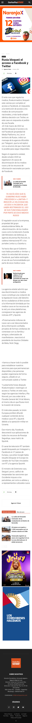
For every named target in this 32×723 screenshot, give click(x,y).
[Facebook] (9, 707)
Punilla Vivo (18, 716)
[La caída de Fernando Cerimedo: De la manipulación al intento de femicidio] (6, 519)
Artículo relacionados (9, 512)
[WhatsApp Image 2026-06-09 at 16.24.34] (16, 586)
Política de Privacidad (16, 717)
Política (12, 716)
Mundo (8, 54)
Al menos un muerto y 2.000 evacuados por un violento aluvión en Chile (20, 529)
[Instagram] (13, 707)
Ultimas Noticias (8, 714)
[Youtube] (23, 707)
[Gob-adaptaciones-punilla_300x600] (16, 640)
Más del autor (20, 512)
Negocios (25, 716)
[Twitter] (18, 707)
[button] (29, 2)
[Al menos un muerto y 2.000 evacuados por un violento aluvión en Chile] (6, 529)
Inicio (3, 54)
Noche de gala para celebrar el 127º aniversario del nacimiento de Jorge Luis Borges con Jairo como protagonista (20, 278)
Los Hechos (17, 714)
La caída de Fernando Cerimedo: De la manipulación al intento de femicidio (20, 184)
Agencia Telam (7, 69)
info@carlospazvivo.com (20, 695)
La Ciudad (23, 714)
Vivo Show (5, 716)
